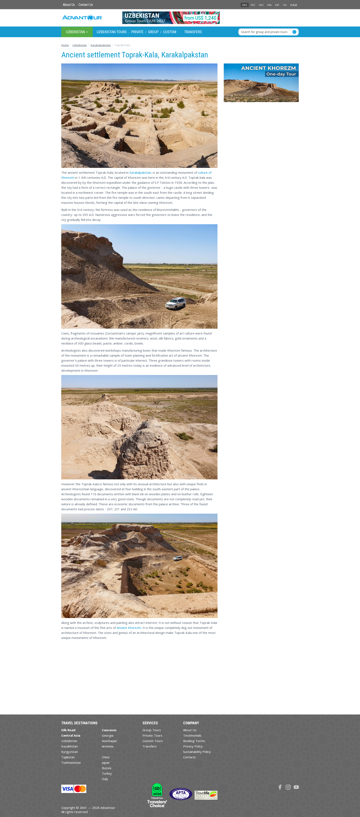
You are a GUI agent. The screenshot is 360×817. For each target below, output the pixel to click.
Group (153, 32)
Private (137, 32)
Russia (106, 768)
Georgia (107, 735)
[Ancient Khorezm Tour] (261, 84)
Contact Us (86, 5)
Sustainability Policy (197, 752)
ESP (277, 4)
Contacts (189, 757)
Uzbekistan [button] (76, 31)
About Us (69, 5)
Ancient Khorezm (129, 628)
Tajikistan (68, 757)
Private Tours (152, 735)
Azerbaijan (109, 741)
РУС (253, 4)
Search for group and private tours (264, 32)
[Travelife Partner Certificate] (206, 795)
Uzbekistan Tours (112, 32)
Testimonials (192, 735)
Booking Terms (194, 741)
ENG (244, 4)
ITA (284, 4)
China (105, 757)
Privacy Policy (193, 746)
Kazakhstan (69, 746)
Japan (106, 762)
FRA (269, 4)
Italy (105, 779)
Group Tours (151, 730)
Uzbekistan (69, 741)
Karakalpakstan (140, 172)
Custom (169, 32)
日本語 (293, 4)
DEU (261, 4)
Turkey (107, 773)
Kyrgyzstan (69, 752)
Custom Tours (152, 741)
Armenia (108, 746)
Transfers (193, 32)
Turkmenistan (71, 762)
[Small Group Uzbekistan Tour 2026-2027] (180, 17)
